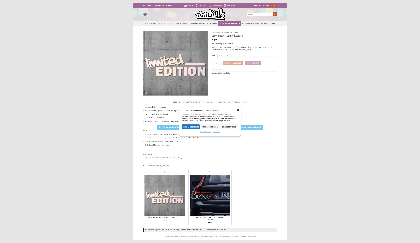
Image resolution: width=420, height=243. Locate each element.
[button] (238, 110)
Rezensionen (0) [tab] (240, 102)
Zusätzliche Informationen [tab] (197, 102)
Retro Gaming (198, 23)
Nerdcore (212, 23)
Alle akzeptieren (191, 127)
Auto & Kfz (216, 32)
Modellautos (268, 23)
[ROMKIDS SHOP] (210, 14)
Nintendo (150, 23)
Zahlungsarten (224, 236)
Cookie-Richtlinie (205, 132)
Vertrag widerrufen (248, 236)
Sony (161, 23)
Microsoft (181, 23)
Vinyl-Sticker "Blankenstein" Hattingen (211, 217)
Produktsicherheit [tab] (225, 102)
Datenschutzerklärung (190, 236)
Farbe (213, 55)
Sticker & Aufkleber (230, 23)
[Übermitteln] (275, 14)
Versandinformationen (208, 236)
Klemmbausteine (250, 23)
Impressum (216, 132)
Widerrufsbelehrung (172, 236)
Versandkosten (228, 44)
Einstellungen (229, 127)
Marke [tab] (212, 102)
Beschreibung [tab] (179, 102)
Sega (169, 23)
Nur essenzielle (210, 127)
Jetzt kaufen (253, 63)
